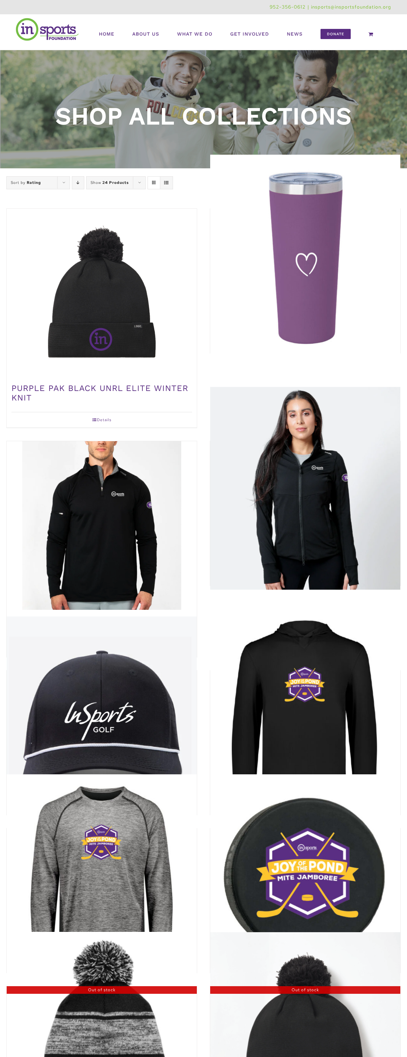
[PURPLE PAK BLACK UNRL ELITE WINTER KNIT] (102, 293)
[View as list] (166, 183)
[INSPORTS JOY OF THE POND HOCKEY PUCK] (305, 875)
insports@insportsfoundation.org (351, 7)
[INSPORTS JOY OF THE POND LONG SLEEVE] (102, 875)
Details (104, 419)
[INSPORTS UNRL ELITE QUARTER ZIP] (102, 525)
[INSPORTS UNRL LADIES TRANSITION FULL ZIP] (305, 488)
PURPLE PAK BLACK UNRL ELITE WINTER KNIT (99, 392)
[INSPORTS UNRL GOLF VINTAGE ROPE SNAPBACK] (102, 717)
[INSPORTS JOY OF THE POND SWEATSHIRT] (305, 717)
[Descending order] (78, 182)
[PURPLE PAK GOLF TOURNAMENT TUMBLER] (305, 256)
